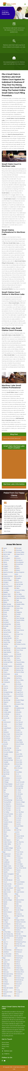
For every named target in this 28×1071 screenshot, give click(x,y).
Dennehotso (6, 738)
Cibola (5, 690)
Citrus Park (6, 694)
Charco (5, 672)
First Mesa (6, 794)
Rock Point (19, 688)
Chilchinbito (6, 674)
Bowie (5, 614)
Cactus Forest (7, 632)
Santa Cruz (19, 732)
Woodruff (18, 984)
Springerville (19, 788)
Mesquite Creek (7, 992)
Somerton (19, 778)
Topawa (18, 870)
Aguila (5, 548)
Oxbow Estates (20, 596)
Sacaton (18, 702)
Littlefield (6, 952)
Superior (18, 822)
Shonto (18, 758)
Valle (17, 904)
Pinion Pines (19, 650)
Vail (17, 898)
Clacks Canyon (7, 696)
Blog (3, 1048)
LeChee (5, 944)
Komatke (6, 926)
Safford (18, 710)
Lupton (5, 962)
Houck (5, 882)
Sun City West (20, 812)
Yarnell (18, 986)
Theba (18, 850)
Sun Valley (19, 816)
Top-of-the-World (21, 868)
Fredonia (5, 820)
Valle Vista (19, 906)
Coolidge (5, 710)
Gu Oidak (5, 860)
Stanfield (18, 796)
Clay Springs (6, 700)
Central (5, 664)
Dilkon (5, 746)
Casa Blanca (6, 648)
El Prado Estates (7, 784)
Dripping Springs (8, 760)
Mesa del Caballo (8, 988)
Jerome (5, 896)
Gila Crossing (6, 830)
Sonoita (18, 780)
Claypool (5, 702)
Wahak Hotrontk (20, 922)
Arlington (5, 582)
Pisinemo (18, 656)
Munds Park (19, 564)
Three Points (19, 852)
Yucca (17, 994)
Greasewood (6, 854)
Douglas (5, 754)
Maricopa (6, 972)
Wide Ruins (19, 958)
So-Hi (17, 774)
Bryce (5, 618)
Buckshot (6, 622)
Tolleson (18, 856)
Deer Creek (6, 734)
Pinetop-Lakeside (21, 648)
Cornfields (6, 714)
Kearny (5, 914)
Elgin (4, 790)
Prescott (18, 660)
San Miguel (19, 724)
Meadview (6, 984)
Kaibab (5, 902)
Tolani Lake (19, 854)
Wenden (18, 934)
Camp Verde (6, 636)
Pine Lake (19, 640)
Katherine (6, 908)
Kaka (4, 906)
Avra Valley (6, 590)
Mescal (5, 990)
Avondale (6, 588)
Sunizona (18, 818)
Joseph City (6, 898)
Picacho (18, 628)
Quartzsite (19, 664)
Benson (5, 598)
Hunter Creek (7, 886)
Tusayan (18, 890)
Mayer (5, 978)
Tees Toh (18, 844)
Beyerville (6, 600)
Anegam (5, 566)
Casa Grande (6, 650)
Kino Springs (6, 918)
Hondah (5, 878)
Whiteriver (19, 952)
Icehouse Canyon (8, 888)
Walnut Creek (20, 926)
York (17, 988)
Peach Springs (20, 618)
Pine (17, 638)
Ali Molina (6, 560)
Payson (18, 616)
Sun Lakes (19, 814)
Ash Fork (5, 584)
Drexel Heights (7, 758)
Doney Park (6, 750)
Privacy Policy (5, 1046)
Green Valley (6, 856)
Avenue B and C (7, 586)
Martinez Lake (7, 976)
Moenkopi (19, 550)
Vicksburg (19, 914)
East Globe (6, 772)
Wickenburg (19, 956)
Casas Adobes (7, 652)
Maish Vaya (6, 964)
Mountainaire (20, 562)
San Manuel (19, 722)
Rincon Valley (20, 680)
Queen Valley (20, 668)
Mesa (4, 986)
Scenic (18, 738)
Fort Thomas (6, 810)
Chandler (5, 670)
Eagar (4, 768)
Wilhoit (18, 962)
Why (17, 954)
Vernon (18, 912)
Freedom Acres (7, 822)
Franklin (5, 818)
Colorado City (7, 706)
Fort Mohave (7, 808)
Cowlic (5, 724)
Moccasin (18, 548)
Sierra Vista (19, 762)
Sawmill (18, 736)
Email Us (6, 1053)
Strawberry (19, 804)
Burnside (5, 626)
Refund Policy (5, 1044)
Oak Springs (19, 584)
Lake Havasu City (8, 934)
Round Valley (19, 696)
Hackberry (6, 864)
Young (18, 990)
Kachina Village (7, 900)
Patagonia (19, 612)
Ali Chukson (6, 558)
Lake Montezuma (8, 936)
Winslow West (20, 978)
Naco (17, 566)
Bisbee (5, 602)
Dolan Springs (7, 748)
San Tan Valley (20, 728)
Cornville (5, 716)
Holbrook (6, 876)
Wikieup (18, 960)
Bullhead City (7, 624)
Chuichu (5, 686)
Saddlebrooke (20, 708)
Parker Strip (19, 608)
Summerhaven (20, 806)
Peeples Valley (20, 620)
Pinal (17, 636)
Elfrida (5, 788)
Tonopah (18, 862)
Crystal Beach (7, 728)
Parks (17, 610)
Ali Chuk (5, 556)
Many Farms (6, 968)
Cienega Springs (7, 692)
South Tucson (20, 784)
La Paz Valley (7, 932)
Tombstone (19, 858)
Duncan (5, 766)
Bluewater (6, 610)
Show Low (19, 760)
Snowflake (19, 772)
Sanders (18, 730)
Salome (18, 714)
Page (17, 600)
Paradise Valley (20, 604)
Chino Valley (6, 678)
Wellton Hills (19, 932)
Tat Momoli (19, 838)
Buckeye (5, 620)
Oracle (18, 592)
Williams (18, 966)
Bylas (4, 628)
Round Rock (19, 694)
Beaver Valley (7, 596)
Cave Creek (6, 658)
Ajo (4, 550)
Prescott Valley (20, 662)
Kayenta (5, 910)
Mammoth (6, 966)
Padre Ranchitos (20, 598)
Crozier (5, 726)
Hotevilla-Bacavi (7, 880)
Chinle (5, 676)
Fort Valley (6, 812)
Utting (18, 896)
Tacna (17, 834)
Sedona (18, 746)
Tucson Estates (20, 882)
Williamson (19, 968)
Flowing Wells (7, 802)
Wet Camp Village (21, 936)
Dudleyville (6, 764)
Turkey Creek (20, 888)
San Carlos (19, 716)
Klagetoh (5, 920)
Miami (5, 994)
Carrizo (5, 646)
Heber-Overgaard (8, 874)
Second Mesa (20, 744)
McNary (5, 980)
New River (19, 576)
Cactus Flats (6, 630)
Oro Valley (19, 594)
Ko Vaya (5, 922)
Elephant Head (7, 786)
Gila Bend (6, 828)
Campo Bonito (7, 638)
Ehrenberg (6, 778)
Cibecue (5, 688)
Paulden (18, 614)
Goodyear (6, 846)
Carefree (5, 644)
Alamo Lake (6, 554)
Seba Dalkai (19, 742)
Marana (5, 970)
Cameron (6, 634)
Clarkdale (6, 698)
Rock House (19, 686)
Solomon (18, 776)
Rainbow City (19, 670)
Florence (5, 798)
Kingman (5, 916)
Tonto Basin (19, 864)
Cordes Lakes (7, 712)
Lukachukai (6, 960)
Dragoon (5, 756)
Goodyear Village (8, 848)
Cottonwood (6, 722)
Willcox (18, 964)
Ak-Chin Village (7, 552)
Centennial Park (7, 662)
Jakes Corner (7, 892)
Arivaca (5, 574)
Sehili (17, 748)
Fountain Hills (7, 816)
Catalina (5, 654)
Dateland (6, 732)
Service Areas (5, 1042)
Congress (6, 708)
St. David (18, 790)
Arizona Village (7, 580)
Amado (5, 564)
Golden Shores (7, 842)
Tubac (18, 878)
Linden (5, 948)
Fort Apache (6, 804)
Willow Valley (19, 970)
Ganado (5, 826)
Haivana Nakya (7, 868)
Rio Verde (18, 684)
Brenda (5, 616)
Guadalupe (6, 862)
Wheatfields (19, 938)
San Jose (18, 718)
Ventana (18, 908)
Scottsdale (19, 740)
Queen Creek (20, 666)
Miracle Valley (7, 996)
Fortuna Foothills (8, 814)
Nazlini (18, 568)
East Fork (6, 770)
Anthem (5, 570)
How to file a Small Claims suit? (12, 438)
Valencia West (20, 900)
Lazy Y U (5, 942)
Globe (5, 838)
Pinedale (18, 642)
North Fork (19, 582)
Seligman (18, 750)
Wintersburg (19, 980)
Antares (5, 568)
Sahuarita (18, 712)
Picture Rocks (20, 630)
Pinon (17, 652)
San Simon (19, 726)
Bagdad (5, 592)
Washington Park (21, 928)
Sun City (18, 810)
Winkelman (19, 974)
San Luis (18, 720)
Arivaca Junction (8, 576)
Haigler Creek (7, 866)
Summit (18, 808)
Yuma (17, 996)
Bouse (5, 612)
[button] (12, 537)
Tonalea (18, 860)
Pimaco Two (19, 634)
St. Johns (18, 792)
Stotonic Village (20, 802)
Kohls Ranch (6, 924)
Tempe (18, 846)
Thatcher (18, 848)
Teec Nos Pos (20, 842)
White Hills (19, 944)
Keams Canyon (7, 912)
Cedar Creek (6, 660)
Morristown (19, 560)
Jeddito (5, 894)
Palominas (19, 602)
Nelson (18, 570)
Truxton (18, 872)
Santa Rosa (19, 734)
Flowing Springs (7, 800)
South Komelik (20, 782)
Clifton (5, 704)
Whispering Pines (21, 942)
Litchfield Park (7, 950)
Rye (17, 698)
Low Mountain (7, 954)
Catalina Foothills (8, 656)
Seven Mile (19, 754)
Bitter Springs (7, 604)
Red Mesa (19, 676)
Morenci (18, 558)
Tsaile (17, 874)
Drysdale (5, 762)
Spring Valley (19, 786)
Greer (4, 858)
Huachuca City (7, 884)
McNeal (5, 982)
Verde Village (19, 910)
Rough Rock (19, 692)
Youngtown (19, 992)
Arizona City (6, 578)
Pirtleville (18, 654)
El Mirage (5, 782)
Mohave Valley (20, 552)
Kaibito (5, 904)
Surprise (18, 824)
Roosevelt (19, 690)
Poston (18, 658)
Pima (17, 632)
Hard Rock (6, 870)
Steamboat (19, 800)
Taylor (17, 840)
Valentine (18, 902)
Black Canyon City (8, 606)
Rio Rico (18, 682)
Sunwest (18, 820)
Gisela (4, 834)
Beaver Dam (6, 594)
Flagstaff (5, 796)
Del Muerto (6, 736)
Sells (17, 752)
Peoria (18, 622)
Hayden (5, 872)
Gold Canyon (6, 840)
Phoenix (18, 626)
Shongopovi (19, 756)
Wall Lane (19, 924)
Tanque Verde (20, 836)
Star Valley (19, 798)
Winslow (18, 976)
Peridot (18, 624)
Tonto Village (19, 866)
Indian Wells (6, 890)
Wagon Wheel (20, 920)
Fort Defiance (7, 806)
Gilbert (5, 832)
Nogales (18, 578)
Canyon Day (6, 642)
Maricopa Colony (8, 974)
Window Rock (20, 972)
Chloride (5, 680)
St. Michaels (19, 794)
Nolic (17, 580)
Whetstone (19, 940)
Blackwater (6, 608)
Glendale (5, 836)
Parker (18, 606)
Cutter (5, 730)
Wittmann (19, 982)
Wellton (18, 930)
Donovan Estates (8, 752)
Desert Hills (6, 740)
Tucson (18, 880)
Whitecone (19, 950)
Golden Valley (7, 844)
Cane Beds (6, 640)
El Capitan (6, 780)
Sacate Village (20, 700)
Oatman (18, 586)
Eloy (4, 792)
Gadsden (5, 824)
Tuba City (18, 876)
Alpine (5, 562)
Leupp (5, 946)
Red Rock (19, 678)
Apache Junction (8, 572)
